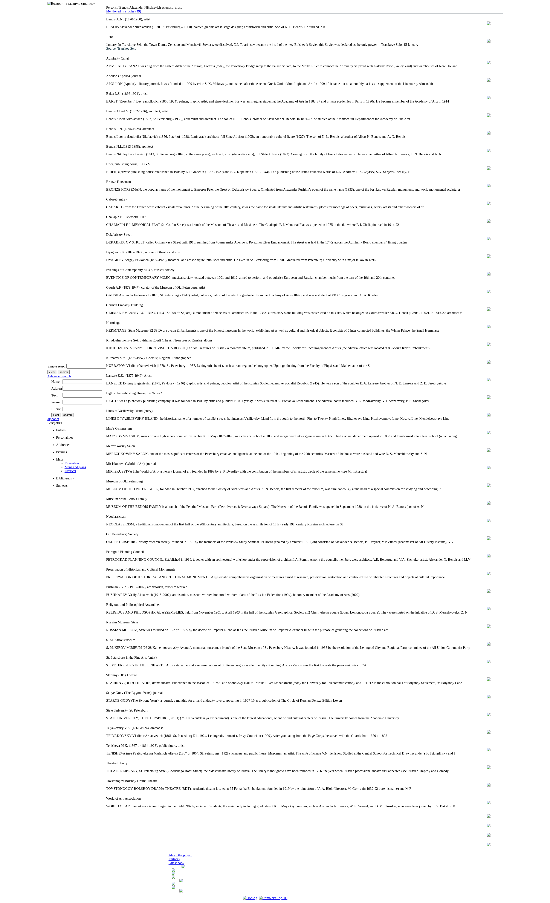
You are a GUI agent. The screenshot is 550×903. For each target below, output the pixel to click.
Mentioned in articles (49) (123, 11)
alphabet (53, 419)
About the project (180, 855)
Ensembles (72, 463)
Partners (174, 859)
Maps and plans (75, 467)
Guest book (176, 863)
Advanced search (59, 376)
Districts (70, 471)
